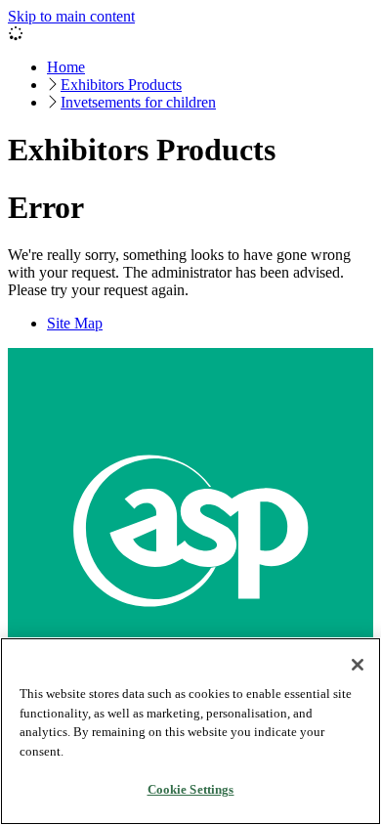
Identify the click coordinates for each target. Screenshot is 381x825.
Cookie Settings (191, 789)
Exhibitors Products (121, 84)
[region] (190, 731)
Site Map (75, 323)
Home (66, 67)
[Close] (357, 664)
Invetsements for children (138, 102)
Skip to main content (71, 16)
